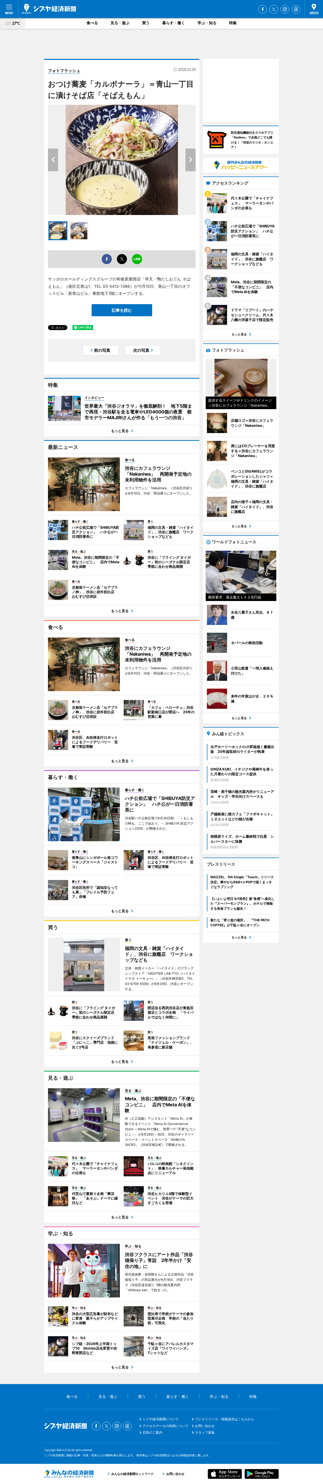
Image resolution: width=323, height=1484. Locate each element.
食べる (92, 22)
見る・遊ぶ (120, 22)
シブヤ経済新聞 (49, 9)
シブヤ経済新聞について (161, 1419)
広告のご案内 (152, 1432)
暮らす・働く (173, 22)
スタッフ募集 (205, 1432)
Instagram (285, 9)
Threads (296, 9)
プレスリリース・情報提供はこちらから (224, 1419)
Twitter (274, 9)
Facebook (262, 9)
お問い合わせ (205, 1426)
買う (146, 22)
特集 (233, 22)
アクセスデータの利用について (166, 1426)
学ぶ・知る (207, 22)
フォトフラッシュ (64, 70)
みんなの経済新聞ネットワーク (69, 1474)
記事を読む (122, 310)
